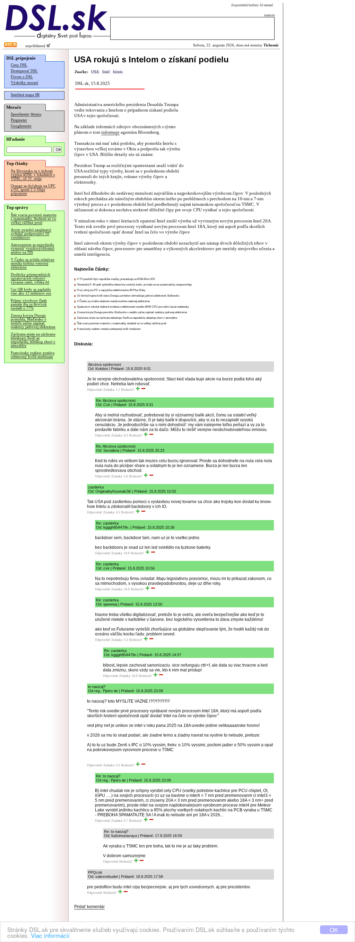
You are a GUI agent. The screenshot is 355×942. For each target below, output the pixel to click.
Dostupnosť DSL (24, 71)
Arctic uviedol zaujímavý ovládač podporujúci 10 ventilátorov (31, 233)
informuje (110, 132)
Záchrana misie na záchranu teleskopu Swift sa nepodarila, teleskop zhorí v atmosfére (33, 339)
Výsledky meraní (24, 83)
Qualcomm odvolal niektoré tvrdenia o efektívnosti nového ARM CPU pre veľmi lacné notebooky (133, 306)
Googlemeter (21, 126)
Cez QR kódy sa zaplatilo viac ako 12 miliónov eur (31, 291)
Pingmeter (19, 120)
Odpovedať (94, 389)
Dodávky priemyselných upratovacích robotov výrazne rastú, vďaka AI (30, 278)
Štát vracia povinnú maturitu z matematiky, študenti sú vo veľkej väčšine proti (34, 219)
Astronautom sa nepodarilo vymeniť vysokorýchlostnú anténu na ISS (32, 248)
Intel (106, 72)
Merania (36, 114)
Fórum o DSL (22, 77)
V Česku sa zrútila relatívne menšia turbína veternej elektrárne (32, 263)
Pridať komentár (89, 906)
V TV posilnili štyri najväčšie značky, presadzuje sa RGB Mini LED (116, 279)
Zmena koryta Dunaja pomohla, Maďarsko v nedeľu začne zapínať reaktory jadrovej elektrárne (33, 321)
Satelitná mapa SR (25, 95)
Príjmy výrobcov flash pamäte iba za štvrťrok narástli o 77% (29, 304)
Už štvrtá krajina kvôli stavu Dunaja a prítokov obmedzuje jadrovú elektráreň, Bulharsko (128, 295)
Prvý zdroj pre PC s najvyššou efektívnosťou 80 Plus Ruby (111, 290)
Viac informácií (50, 935)
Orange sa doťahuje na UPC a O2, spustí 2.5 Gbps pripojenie (33, 189)
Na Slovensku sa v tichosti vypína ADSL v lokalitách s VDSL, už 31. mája (33, 175)
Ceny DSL (19, 65)
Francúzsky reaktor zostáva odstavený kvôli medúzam (32, 355)
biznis (117, 72)
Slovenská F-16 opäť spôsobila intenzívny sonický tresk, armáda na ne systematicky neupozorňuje (134, 284)
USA (95, 72)
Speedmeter (20, 114)
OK (334, 929)
